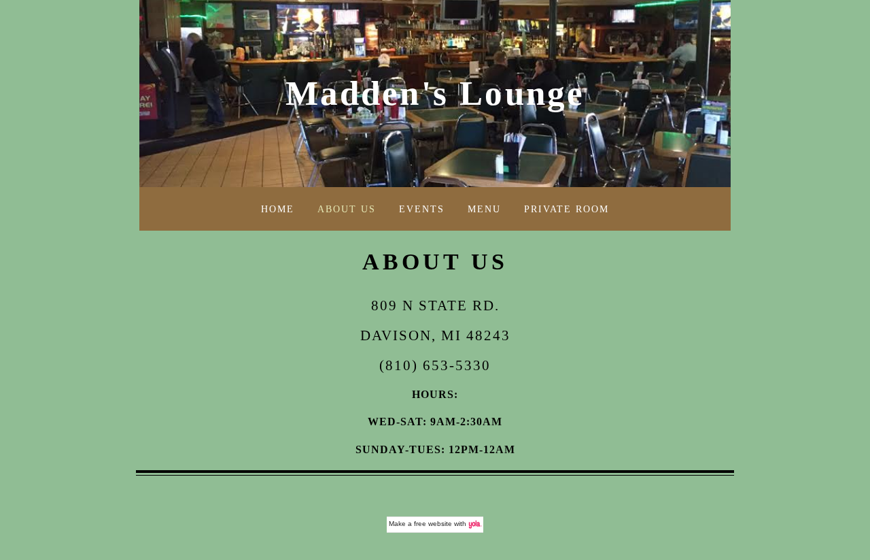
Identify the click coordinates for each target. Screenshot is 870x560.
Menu (484, 208)
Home (277, 208)
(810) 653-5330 (435, 365)
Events (422, 208)
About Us (346, 208)
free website (433, 523)
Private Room (566, 208)
